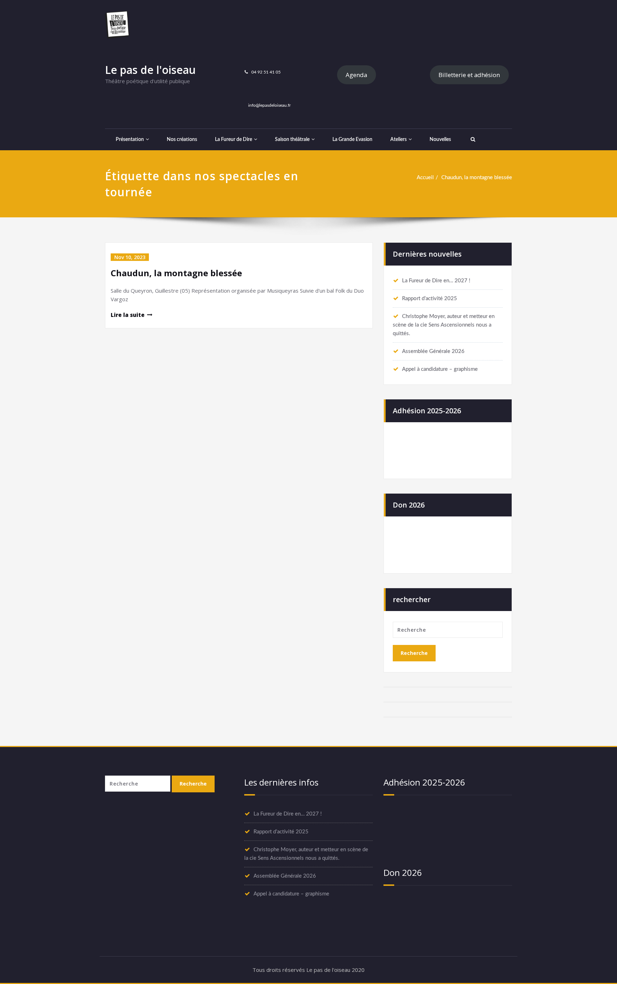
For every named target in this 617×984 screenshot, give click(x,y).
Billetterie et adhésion (469, 75)
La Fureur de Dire (233, 139)
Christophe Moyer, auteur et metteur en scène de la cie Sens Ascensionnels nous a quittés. (444, 325)
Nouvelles (440, 139)
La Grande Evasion (352, 139)
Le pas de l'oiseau (150, 69)
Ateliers (398, 139)
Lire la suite (128, 314)
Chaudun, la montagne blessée (476, 177)
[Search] (472, 139)
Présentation (130, 139)
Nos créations (182, 139)
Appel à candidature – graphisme (440, 369)
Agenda (356, 75)
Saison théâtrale (292, 139)
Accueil (425, 177)
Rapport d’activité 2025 (429, 298)
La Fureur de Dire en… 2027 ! (436, 280)
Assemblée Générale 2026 (433, 351)
